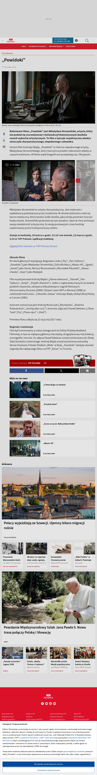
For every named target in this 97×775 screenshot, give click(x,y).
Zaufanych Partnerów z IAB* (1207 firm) (36, 738)
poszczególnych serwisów (74, 751)
